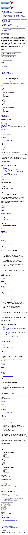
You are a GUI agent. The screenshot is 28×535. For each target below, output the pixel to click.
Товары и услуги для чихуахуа (10, 336)
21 (4, 99)
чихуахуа (22, 532)
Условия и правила (8, 526)
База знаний (6, 11)
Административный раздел (10, 174)
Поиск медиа (24, 19)
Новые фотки (16, 15)
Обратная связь (7, 524)
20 (4, 98)
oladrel (2, 210)
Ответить (3, 162)
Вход (2, 63)
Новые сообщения (7, 12)
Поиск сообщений (17, 12)
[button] (2, 5)
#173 (4, 293)
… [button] (4, 89)
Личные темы (6, 20)
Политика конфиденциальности (11, 527)
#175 (4, 379)
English (5, 30)
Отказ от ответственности (11, 169)
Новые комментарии (15, 19)
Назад (2, 85)
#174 (4, 351)
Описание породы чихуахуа (10, 26)
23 (4, 101)
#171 (4, 223)
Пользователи (6, 21)
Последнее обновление (14, 83)
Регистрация (4, 66)
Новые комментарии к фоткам (13, 16)
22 (4, 100)
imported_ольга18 (5, 341)
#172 (4, 247)
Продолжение (4, 115)
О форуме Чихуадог (22, 26)
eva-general (3, 235)
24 (4, 103)
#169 (4, 144)
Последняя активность (20, 16)
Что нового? (6, 14)
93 (4, 113)
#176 (4, 416)
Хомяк (2, 132)
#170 (4, 192)
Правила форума (7, 28)
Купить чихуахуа (7, 24)
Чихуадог (9, 532)
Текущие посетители (8, 23)
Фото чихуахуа (7, 17)
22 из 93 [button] (8, 116)
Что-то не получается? (17, 28)
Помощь (5, 528)
